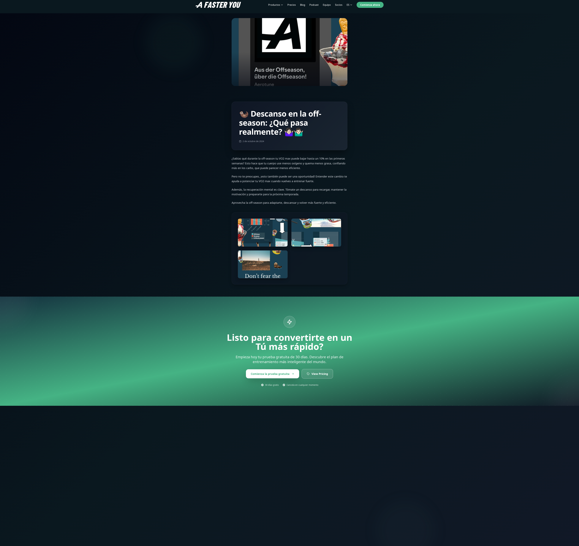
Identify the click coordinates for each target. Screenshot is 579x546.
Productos (274, 4)
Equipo (327, 4)
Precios (291, 4)
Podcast (314, 4)
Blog (302, 4)
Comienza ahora (370, 4)
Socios (338, 4)
